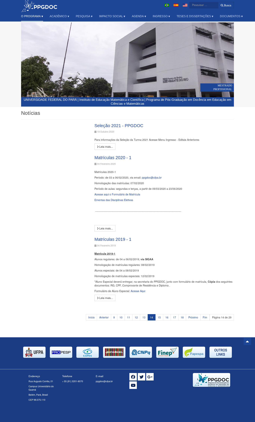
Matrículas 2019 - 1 (112, 239)
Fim (205, 317)
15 (159, 317)
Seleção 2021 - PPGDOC (118, 125)
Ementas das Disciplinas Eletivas (113, 200)
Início (91, 317)
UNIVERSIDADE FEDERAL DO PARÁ (50, 100)
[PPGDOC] (39, 5)
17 (174, 317)
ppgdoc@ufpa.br (152, 177)
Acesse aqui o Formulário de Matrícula (117, 194)
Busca (227, 5)
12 (136, 317)
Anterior (104, 317)
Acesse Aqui (138, 291)
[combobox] (201, 5)
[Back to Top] (247, 341)
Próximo (193, 317)
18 (182, 317)
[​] (133, 376)
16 (166, 317)
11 (128, 317)
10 (120, 317)
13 (143, 317)
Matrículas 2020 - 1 (112, 157)
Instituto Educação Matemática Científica (111, 100)
